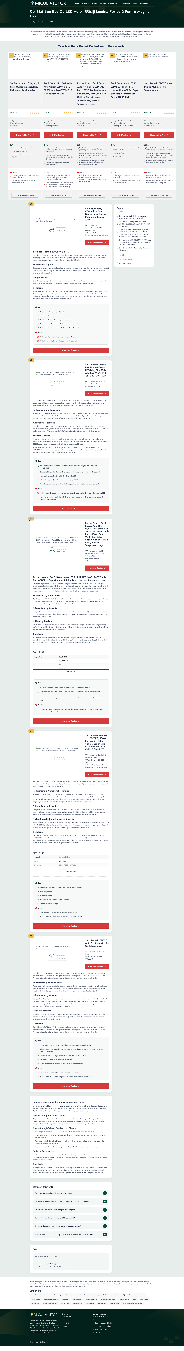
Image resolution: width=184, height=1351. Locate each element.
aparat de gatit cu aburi (51, 1299)
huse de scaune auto (38, 1295)
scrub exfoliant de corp (108, 1299)
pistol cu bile (65, 1303)
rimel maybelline (124, 1299)
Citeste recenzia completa (25, 195)
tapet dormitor (52, 1295)
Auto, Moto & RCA (82, 3)
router (134, 1299)
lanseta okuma (90, 1303)
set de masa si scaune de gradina (132, 1303)
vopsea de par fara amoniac (83, 1295)
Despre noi (67, 1317)
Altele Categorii (145, 3)
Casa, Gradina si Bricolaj (103, 1323)
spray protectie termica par (104, 1295)
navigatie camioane (91, 1299)
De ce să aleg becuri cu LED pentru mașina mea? (54, 1193)
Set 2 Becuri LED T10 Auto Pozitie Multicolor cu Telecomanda (135, 249)
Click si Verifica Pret (23, 135)
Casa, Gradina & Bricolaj (108, 3)
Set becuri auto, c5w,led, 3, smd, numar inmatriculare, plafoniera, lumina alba (133, 217)
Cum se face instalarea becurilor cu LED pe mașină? (55, 1218)
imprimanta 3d (77, 1303)
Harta (65, 1326)
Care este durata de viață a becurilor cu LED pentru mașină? (58, 1226)
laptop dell (65, 1299)
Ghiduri (97, 1333)
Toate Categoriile (101, 1329)
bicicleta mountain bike (50, 1303)
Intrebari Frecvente (125, 263)
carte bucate (144, 1299)
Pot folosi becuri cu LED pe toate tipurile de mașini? (55, 1209)
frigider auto (102, 1303)
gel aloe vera (35, 1303)
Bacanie (94, 3)
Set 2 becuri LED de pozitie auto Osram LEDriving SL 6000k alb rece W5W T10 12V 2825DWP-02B (134, 224)
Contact (66, 1323)
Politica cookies (68, 1320)
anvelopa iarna (114, 1303)
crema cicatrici (36, 1299)
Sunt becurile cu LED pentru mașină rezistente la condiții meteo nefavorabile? (65, 1234)
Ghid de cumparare (126, 260)
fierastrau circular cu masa (137, 1295)
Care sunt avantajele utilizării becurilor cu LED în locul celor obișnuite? (62, 1201)
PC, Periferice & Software (128, 3)
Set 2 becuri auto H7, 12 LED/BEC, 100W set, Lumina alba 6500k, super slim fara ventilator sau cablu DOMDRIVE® (135, 242)
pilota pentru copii (65, 1295)
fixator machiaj (120, 1295)
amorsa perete (77, 1299)
